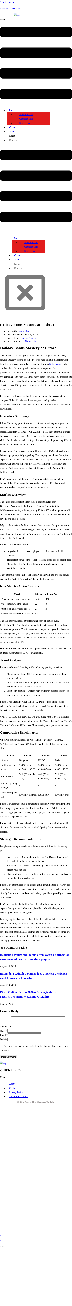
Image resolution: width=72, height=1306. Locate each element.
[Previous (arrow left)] (1, 1258)
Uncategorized (28, 338)
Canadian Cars (26, 119)
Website (3, 1039)
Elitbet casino (55, 364)
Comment (5, 1026)
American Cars (26, 114)
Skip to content (7, 2)
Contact (12, 127)
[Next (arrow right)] (4, 1258)
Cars (11, 110)
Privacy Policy (16, 1092)
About (12, 131)
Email (4, 1035)
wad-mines (24, 331)
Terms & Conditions (18, 1096)
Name (3, 1031)
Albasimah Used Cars (10, 8)
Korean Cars (25, 123)
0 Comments (29, 341)
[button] (36, 61)
